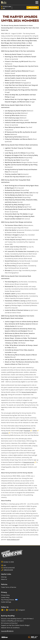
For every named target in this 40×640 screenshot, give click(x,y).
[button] (32, 7)
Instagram (5, 433)
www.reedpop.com (13, 539)
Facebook (27, 430)
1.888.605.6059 (8, 570)
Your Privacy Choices (7, 600)
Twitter (34, 430)
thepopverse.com (28, 462)
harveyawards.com (25, 428)
